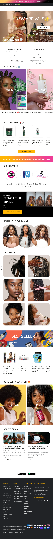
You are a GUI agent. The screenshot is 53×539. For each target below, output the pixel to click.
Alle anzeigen (26, 151)
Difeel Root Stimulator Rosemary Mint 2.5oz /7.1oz (37, 142)
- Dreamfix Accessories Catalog (26, 506)
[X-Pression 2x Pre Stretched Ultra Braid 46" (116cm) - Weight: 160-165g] (9, 358)
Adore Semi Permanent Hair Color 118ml (23, 367)
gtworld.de (9, 524)
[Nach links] (4, 1)
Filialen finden (17, 498)
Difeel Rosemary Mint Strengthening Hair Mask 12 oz (8, 142)
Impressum (26, 491)
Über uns (26, 486)
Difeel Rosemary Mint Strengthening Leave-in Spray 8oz (23, 142)
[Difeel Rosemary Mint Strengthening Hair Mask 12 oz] (9, 131)
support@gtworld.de (8, 518)
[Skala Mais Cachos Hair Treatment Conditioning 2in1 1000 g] (38, 358)
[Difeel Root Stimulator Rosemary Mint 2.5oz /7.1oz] (38, 131)
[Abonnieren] (49, 487)
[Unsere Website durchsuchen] (45, 8)
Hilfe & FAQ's (16, 486)
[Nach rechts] (48, 1)
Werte (25, 499)
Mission (25, 496)
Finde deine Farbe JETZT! (13, 211)
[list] (26, 55)
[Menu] (4, 8)
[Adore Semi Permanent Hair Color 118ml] (24, 358)
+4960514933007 (14, 60)
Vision (25, 498)
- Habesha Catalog (28, 509)
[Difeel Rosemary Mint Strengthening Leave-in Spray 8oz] (24, 131)
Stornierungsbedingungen (19, 488)
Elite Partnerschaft (18, 501)
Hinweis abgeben (17, 493)
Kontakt (15, 499)
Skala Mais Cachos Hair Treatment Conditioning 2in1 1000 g (38, 368)
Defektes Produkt (17, 491)
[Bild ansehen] (26, 26)
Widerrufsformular (18, 489)
